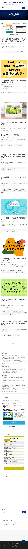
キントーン (16, 51)
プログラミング (18, 145)
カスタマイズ (5, 190)
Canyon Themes (13, 546)
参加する (22, 466)
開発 (22, 51)
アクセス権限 (16, 335)
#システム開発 (11, 230)
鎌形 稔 (2, 43)
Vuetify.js (19, 312)
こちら (15, 372)
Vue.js (8, 312)
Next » (13, 343)
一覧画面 (14, 231)
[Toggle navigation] (23, 8)
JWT (17, 168)
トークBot (10, 169)
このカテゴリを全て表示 (14, 464)
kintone (9, 51)
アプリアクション (11, 272)
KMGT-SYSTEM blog (13, 2)
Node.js (3, 169)
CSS (9, 311)
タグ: (4, 51)
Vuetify (13, 312)
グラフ (19, 190)
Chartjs (9, 189)
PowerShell (10, 145)
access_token (10, 168)
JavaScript (10, 92)
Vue (3, 312)
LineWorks (23, 168)
